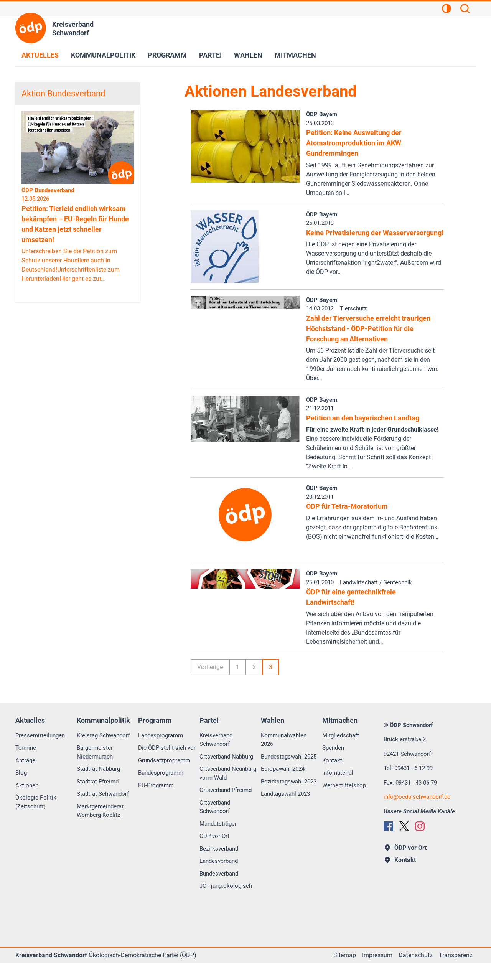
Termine (25, 747)
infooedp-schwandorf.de (417, 796)
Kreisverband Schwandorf (215, 740)
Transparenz (456, 955)
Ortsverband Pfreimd (225, 790)
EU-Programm (156, 785)
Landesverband (218, 860)
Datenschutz (416, 955)
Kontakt (332, 760)
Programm (167, 55)
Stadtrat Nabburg (98, 768)
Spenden (333, 747)
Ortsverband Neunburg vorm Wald (227, 773)
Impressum (377, 955)
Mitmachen (295, 55)
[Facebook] (388, 826)
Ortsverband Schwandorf (214, 807)
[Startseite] (30, 28)
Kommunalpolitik (103, 55)
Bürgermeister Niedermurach (95, 752)
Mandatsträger (218, 823)
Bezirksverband (218, 848)
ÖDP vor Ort (214, 836)
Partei (210, 55)
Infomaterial (337, 772)
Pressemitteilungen (40, 735)
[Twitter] (404, 826)
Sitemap (344, 955)
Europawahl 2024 (283, 768)
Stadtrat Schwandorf (103, 793)
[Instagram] (420, 826)
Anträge (25, 760)
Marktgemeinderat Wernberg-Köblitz (100, 811)
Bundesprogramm (160, 772)
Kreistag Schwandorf (103, 735)
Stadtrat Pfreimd (98, 781)
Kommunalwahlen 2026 (283, 740)
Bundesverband (218, 873)
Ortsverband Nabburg (226, 756)
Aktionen (26, 785)
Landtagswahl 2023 (285, 793)
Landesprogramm (160, 735)
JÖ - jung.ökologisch (225, 885)
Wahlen (248, 55)
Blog (21, 772)
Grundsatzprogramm (164, 760)
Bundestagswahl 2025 (288, 756)
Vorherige (210, 667)
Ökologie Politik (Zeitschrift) (35, 802)
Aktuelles (40, 55)
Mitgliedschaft (340, 735)
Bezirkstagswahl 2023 (288, 781)
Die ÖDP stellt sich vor (167, 747)
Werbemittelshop (344, 785)
